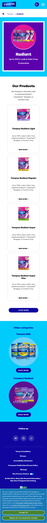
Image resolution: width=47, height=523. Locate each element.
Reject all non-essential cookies (23, 518)
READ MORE (23, 149)
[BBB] (23, 488)
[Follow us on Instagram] (23, 438)
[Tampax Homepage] (3, 13)
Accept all (23, 512)
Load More (23, 310)
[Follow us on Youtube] (16, 438)
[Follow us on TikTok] (31, 438)
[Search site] (37, 4)
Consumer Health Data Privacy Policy (29, 503)
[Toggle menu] (43, 5)
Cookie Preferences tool (20, 505)
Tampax (9, 4)
